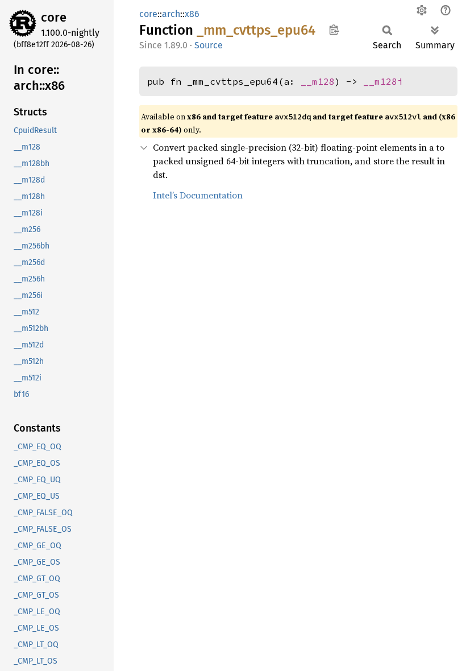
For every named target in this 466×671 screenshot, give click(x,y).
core (53, 17)
